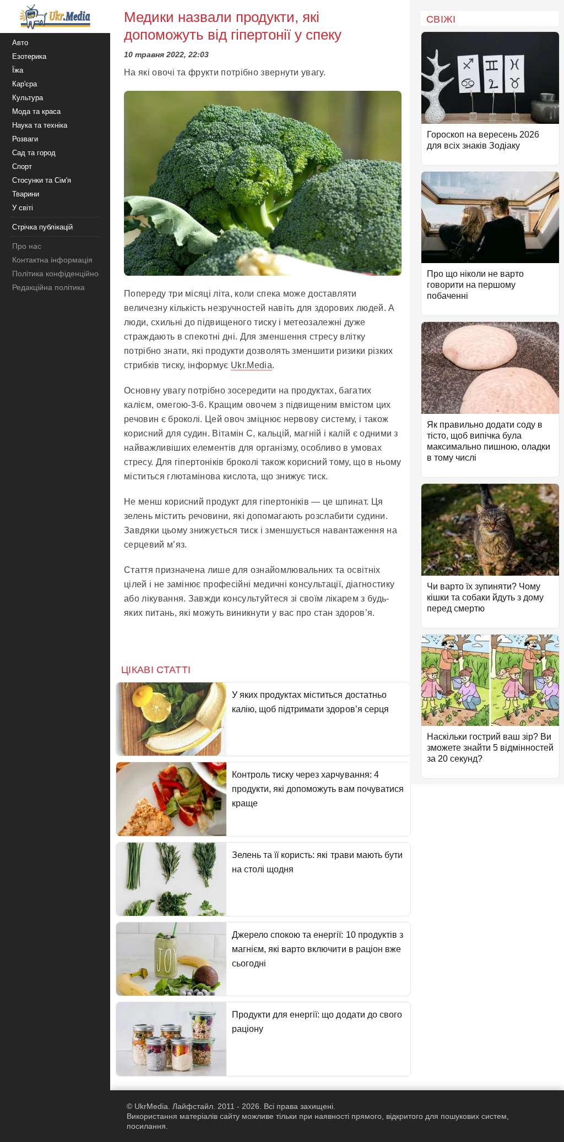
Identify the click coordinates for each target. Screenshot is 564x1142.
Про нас (26, 246)
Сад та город (34, 153)
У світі (22, 208)
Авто (20, 43)
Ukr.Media (251, 365)
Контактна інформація (52, 259)
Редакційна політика (48, 287)
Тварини (25, 194)
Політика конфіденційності (59, 273)
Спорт (22, 166)
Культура (27, 98)
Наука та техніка (39, 125)
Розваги (25, 139)
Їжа (17, 70)
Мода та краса (36, 111)
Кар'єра (24, 84)
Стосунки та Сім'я (41, 180)
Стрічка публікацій (42, 227)
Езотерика (29, 56)
